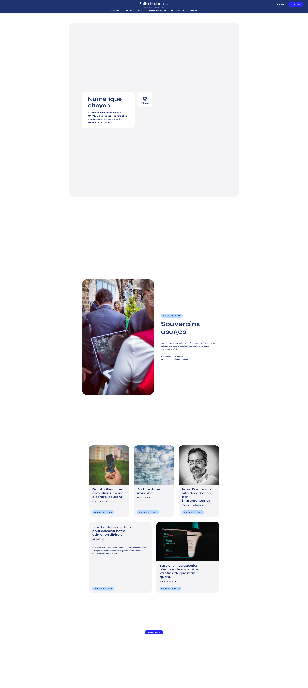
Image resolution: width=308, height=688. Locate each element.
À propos (115, 11)
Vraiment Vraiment (172, 356)
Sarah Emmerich (168, 581)
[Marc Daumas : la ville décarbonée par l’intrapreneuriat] (199, 481)
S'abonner (296, 4)
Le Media (128, 11)
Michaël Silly (98, 539)
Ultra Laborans (99, 501)
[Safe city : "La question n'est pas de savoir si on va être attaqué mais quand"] (187, 557)
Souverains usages (180, 328)
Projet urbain (177, 11)
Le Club (139, 11)
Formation (193, 11)
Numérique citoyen (172, 315)
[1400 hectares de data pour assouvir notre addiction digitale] (120, 557)
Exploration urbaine (156, 11)
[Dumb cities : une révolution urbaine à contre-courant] (109, 481)
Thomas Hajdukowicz (193, 505)
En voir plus (154, 632)
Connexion (280, 5)
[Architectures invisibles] (154, 481)
